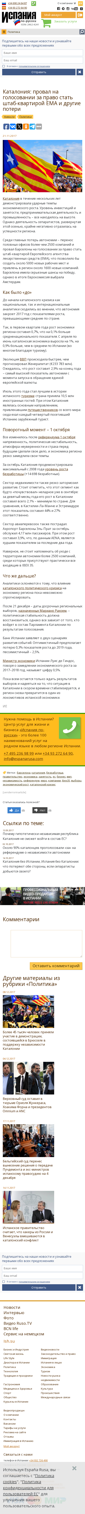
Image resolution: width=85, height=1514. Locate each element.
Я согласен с (28, 66)
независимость (12, 780)
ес (54, 776)
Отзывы (9, 1436)
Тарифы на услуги (15, 1428)
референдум (32, 780)
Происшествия (50, 1393)
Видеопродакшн (14, 1410)
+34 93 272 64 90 (17, 7)
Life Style (9, 1358)
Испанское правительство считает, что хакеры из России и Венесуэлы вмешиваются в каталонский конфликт (28, 1234)
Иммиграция (49, 1358)
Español (80, 3)
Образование (50, 1384)
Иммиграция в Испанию (18, 1441)
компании (54, 780)
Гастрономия (12, 1384)
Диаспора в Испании (17, 1362)
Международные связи (55, 1397)
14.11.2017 (9, 1188)
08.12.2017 (9, 992)
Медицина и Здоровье (18, 1388)
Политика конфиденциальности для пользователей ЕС (28, 1488)
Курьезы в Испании (16, 1401)
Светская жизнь (14, 1354)
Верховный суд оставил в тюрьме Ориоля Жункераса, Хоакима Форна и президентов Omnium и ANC (27, 1105)
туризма (27, 396)
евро (44, 780)
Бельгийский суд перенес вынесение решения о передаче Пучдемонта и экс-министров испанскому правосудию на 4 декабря (28, 1169)
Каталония (11, 198)
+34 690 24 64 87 (17, 3)
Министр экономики (19, 661)
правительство (12, 776)
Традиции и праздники (18, 1375)
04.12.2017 (9, 1058)
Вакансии (10, 1423)
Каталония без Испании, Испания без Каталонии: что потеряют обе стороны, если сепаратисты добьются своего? (41, 866)
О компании (65, 3)
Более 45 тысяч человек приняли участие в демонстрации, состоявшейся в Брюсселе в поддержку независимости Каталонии (28, 1040)
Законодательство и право (58, 1354)
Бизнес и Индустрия (16, 1349)
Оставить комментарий (56, 965)
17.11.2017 (9, 1121)
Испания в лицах (51, 1362)
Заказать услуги (65, 21)
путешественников (43, 410)
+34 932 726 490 (38, 1460)
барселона (23, 772)
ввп (69, 776)
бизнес (61, 776)
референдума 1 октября (56, 437)
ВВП (23, 359)
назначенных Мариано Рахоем (42, 611)
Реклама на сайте (15, 1432)
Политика (14, 32)
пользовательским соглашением (34, 66)
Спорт (7, 1393)
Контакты (10, 1419)
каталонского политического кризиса (32, 588)
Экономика (48, 1367)
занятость (45, 776)
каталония (38, 772)
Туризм (45, 1371)
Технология (11, 1371)
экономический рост (16, 784)
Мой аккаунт (12, 1446)
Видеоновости (50, 1349)
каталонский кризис (43, 784)
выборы (76, 780)
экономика (30, 776)
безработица (54, 772)
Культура (47, 1388)
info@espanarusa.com (23, 758)
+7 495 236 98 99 (19, 753)
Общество (10, 1397)
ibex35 (66, 780)
